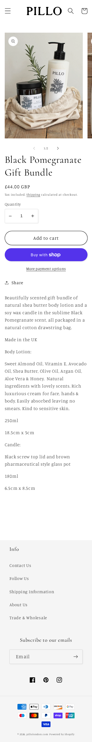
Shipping (33, 194)
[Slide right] (58, 148)
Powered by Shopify (62, 734)
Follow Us (19, 578)
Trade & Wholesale (28, 617)
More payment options (46, 268)
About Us (18, 604)
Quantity (13, 204)
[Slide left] (34, 148)
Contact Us (20, 565)
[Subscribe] (75, 656)
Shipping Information (31, 591)
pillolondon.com (37, 734)
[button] (7, 11)
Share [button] (17, 282)
